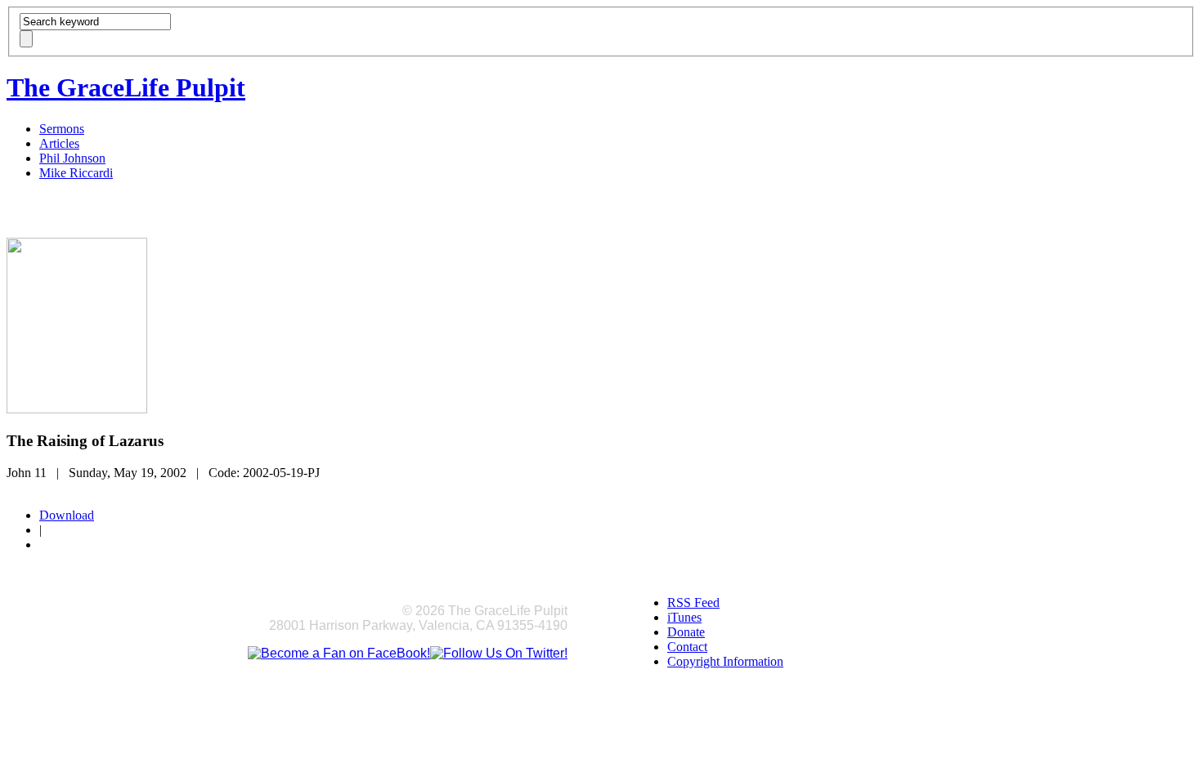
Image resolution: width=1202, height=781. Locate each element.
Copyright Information (725, 661)
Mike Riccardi (76, 173)
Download (66, 515)
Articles (59, 143)
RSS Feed (693, 602)
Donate (686, 632)
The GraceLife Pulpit (126, 87)
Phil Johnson (72, 158)
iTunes (684, 617)
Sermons (61, 129)
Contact (687, 647)
